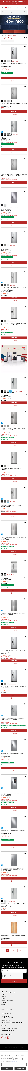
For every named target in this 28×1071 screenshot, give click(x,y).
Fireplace (3, 996)
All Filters (8, 41)
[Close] (26, 1054)
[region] (14, 1061)
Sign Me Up (14, 981)
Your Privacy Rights (13, 1064)
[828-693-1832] (21, 7)
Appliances (9, 35)
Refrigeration (15, 35)
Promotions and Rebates (7, 1000)
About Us (3, 1006)
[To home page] (10, 8)
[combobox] (20, 41)
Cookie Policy (14, 1061)
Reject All (7, 1068)
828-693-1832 (8, 1020)
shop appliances (20, 31)
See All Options (15, 61)
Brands (3, 998)
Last (20, 950)
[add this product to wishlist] (25, 47)
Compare (15, 80)
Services (3, 1004)
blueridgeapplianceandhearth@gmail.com (14, 1022)
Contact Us (4, 1008)
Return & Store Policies (6, 1009)
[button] (2, 7)
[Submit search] (24, 12)
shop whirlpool (8, 31)
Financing (3, 1002)
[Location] (17, 7)
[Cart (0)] (25, 7)
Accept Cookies (20, 1068)
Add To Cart (14, 78)
